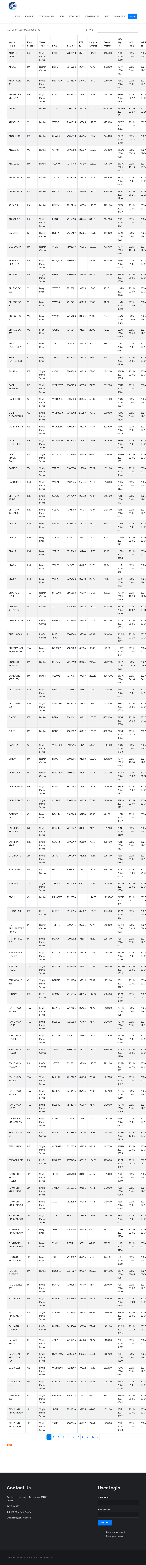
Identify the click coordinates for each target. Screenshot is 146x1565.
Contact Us (119, 16)
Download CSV (9, 1445)
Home (17, 16)
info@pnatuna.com (22, 1517)
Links (106, 16)
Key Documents (46, 16)
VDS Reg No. (119, 42)
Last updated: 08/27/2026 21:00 (23, 30)
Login (132, 16)
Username (104, 1497)
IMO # (70, 45)
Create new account (115, 1532)
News (61, 16)
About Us (29, 16)
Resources (74, 16)
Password (104, 1509)
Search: (90, 30)
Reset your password (116, 1536)
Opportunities (91, 16)
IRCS (54, 45)
